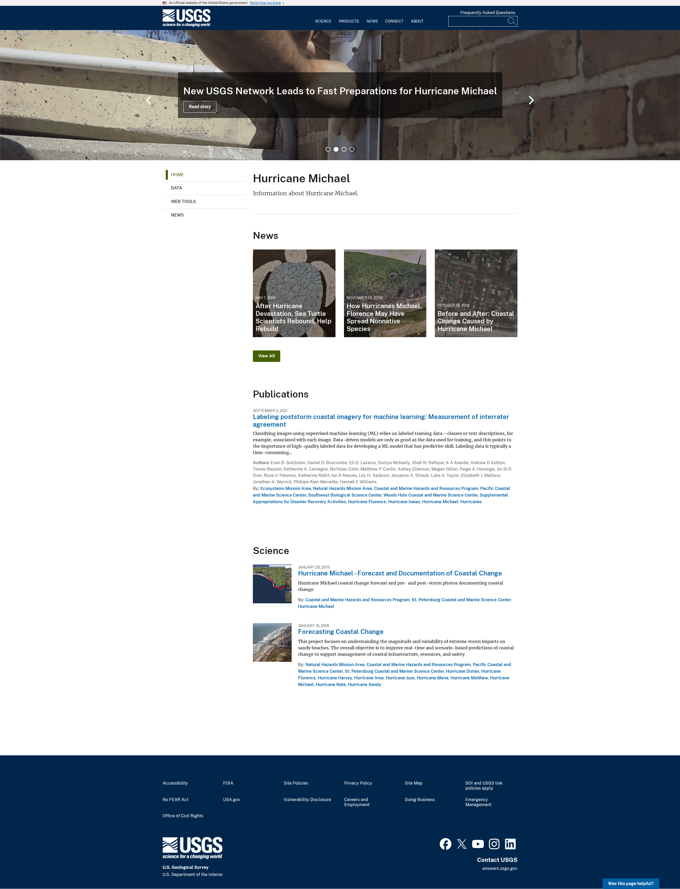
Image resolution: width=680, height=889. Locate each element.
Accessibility (175, 783)
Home (177, 174)
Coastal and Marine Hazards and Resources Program (426, 488)
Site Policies (296, 783)
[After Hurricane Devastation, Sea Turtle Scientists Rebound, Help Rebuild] (294, 293)
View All (266, 355)
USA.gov (231, 799)
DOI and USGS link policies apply (484, 786)
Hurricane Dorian (462, 671)
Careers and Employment (356, 802)
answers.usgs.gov (499, 868)
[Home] (186, 25)
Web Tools (183, 201)
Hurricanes (471, 501)
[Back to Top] (660, 869)
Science (323, 21)
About (417, 21)
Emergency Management (478, 802)
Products (349, 21)
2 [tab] (336, 149)
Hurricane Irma (369, 677)
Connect (394, 21)
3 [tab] (344, 149)
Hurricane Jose (400, 677)
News (372, 21)
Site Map (414, 783)
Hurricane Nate (331, 684)
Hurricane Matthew (469, 677)
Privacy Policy (358, 783)
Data (176, 187)
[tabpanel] (340, 95)
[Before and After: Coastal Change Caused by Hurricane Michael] (476, 293)
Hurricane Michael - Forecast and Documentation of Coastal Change (400, 573)
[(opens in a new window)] (446, 843)
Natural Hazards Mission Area (342, 488)
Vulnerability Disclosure (307, 799)
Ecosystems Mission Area (285, 488)
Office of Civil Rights (183, 816)
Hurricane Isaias (404, 501)
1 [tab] (328, 149)
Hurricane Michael (440, 501)
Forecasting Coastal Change (341, 631)
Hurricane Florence (367, 501)
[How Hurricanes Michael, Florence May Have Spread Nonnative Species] (385, 293)
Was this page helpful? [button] (631, 883)
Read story (200, 106)
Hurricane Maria (432, 677)
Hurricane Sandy (364, 684)
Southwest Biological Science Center (344, 495)
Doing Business (420, 799)
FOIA (228, 783)
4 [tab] (352, 149)
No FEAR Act (175, 799)
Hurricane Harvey (335, 677)
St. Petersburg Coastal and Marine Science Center (461, 599)
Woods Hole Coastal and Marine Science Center (431, 495)
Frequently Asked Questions (487, 12)
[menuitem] (323, 18)
